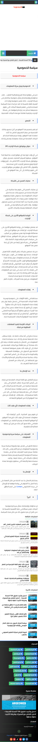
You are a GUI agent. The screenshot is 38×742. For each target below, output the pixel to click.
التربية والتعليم (30, 649)
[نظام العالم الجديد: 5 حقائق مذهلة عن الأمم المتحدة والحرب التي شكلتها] (32, 607)
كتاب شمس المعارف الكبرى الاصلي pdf (16, 524)
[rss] (11, 739)
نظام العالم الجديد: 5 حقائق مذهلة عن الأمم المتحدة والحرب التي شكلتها (14, 606)
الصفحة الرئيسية (28, 726)
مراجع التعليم (17, 662)
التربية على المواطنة (28, 666)
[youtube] (20, 739)
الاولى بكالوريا (30, 679)
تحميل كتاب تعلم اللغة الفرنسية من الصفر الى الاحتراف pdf (15, 565)
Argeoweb (9, 735)
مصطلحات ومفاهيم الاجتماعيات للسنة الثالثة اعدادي (17, 579)
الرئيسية (30, 53)
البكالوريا (31, 670)
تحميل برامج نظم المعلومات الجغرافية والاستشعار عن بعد (16, 551)
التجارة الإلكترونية (29, 675)
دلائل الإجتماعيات (19, 670)
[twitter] (23, 739)
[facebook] (26, 739)
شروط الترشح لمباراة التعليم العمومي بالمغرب (14, 633)
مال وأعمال (17, 653)
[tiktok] (17, 739)
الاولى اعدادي (30, 662)
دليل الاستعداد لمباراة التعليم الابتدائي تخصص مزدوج (16, 537)
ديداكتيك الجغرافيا (15, 683)
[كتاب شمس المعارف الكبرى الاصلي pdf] (34, 524)
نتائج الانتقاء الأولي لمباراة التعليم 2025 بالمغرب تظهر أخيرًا (16, 615)
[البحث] (1, 2)
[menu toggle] (36, 2)
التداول (17, 675)
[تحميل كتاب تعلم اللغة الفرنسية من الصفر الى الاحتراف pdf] (34, 564)
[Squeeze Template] (29, 735)
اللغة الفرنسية (30, 683)
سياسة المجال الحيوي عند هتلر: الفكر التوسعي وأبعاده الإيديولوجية (15, 624)
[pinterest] (14, 739)
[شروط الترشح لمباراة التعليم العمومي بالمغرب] (32, 634)
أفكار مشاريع (30, 658)
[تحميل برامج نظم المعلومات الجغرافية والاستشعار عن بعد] (34, 550)
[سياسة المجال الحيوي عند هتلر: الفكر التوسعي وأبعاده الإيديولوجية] (32, 625)
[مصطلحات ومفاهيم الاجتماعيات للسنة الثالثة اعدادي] (34, 578)
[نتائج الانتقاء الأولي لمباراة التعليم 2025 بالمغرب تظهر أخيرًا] (32, 616)
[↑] (19, 731)
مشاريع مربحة (18, 658)
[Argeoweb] (19, 7)
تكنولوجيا (18, 679)
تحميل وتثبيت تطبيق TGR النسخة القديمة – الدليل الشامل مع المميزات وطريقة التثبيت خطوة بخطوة (14, 598)
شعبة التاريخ (13, 666)
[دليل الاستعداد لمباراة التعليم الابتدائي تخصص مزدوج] (34, 536)
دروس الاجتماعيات (15, 649)
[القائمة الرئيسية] (3, 53)
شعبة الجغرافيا (30, 653)
